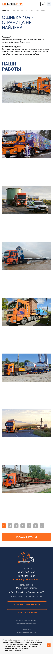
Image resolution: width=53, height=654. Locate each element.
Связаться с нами (27, 612)
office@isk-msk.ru (26, 579)
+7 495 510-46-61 (26, 576)
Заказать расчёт (26, 536)
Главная (5, 11)
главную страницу (23, 54)
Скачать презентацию (27, 604)
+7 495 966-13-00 (26, 572)
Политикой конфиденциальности (15, 649)
